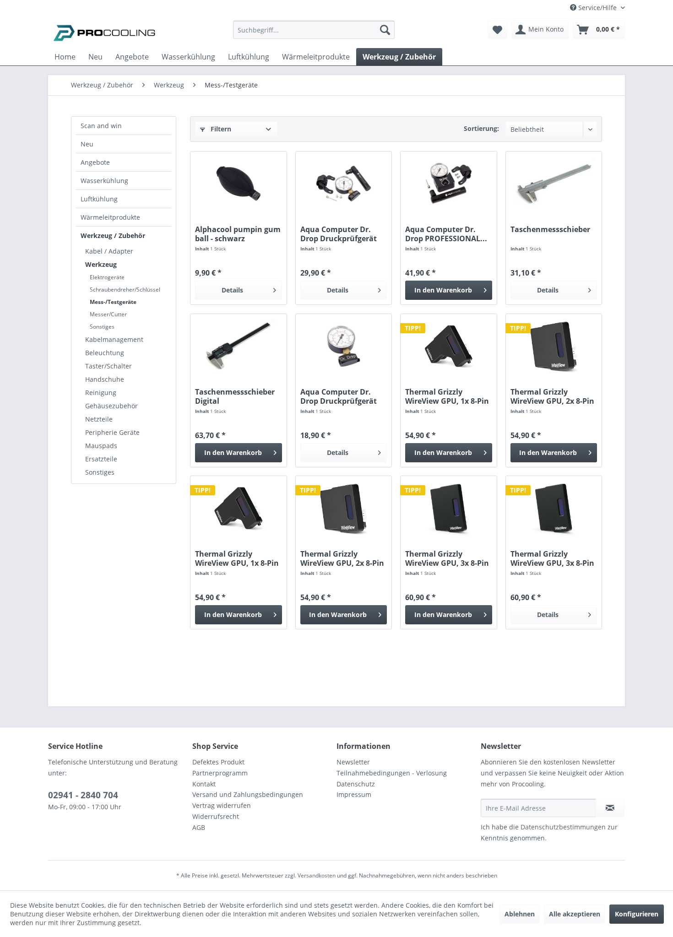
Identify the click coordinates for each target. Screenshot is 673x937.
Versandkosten (317, 875)
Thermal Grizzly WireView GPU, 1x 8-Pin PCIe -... (447, 396)
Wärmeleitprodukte (110, 217)
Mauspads (101, 445)
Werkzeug (101, 264)
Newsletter (353, 762)
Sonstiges (102, 326)
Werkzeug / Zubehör (113, 235)
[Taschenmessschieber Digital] (238, 346)
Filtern (220, 129)
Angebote (95, 162)
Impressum (353, 794)
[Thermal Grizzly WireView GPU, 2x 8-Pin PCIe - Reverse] (343, 508)
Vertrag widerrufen (221, 805)
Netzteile (99, 419)
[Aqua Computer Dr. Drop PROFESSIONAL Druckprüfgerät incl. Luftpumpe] (448, 183)
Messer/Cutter (108, 314)
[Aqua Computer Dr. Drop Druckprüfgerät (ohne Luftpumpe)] (343, 346)
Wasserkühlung (104, 180)
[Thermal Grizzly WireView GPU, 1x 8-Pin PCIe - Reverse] (238, 508)
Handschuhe (104, 379)
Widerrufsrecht (215, 816)
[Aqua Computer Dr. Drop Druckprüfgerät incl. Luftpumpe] (343, 183)
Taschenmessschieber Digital (235, 396)
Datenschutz (355, 784)
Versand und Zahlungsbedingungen (247, 794)
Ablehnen (520, 914)
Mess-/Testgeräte (113, 302)
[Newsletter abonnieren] (610, 808)
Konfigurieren (636, 914)
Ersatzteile (101, 459)
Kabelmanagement (114, 339)
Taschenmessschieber (550, 229)
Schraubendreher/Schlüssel (125, 289)
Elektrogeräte (107, 277)
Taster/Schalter (108, 366)
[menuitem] (314, 34)
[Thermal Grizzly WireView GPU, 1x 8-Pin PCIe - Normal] (448, 346)
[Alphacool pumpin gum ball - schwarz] (238, 183)
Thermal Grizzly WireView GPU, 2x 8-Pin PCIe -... (552, 396)
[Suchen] (385, 30)
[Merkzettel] (497, 30)
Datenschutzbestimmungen (563, 827)
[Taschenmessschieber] (553, 183)
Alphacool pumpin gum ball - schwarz (238, 234)
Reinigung (100, 392)
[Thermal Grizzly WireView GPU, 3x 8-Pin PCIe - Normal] (448, 508)
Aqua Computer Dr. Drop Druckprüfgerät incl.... (338, 234)
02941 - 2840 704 (83, 795)
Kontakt (204, 784)
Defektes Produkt (218, 762)
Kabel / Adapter (109, 251)
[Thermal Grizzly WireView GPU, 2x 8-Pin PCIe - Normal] (553, 346)
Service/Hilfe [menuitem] (597, 7)
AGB (198, 827)
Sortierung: (481, 128)
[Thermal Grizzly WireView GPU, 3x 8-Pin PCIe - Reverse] (553, 508)
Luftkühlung (99, 199)
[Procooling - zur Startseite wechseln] (104, 32)
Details (232, 290)
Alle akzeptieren (574, 914)
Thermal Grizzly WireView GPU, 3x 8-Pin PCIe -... (447, 558)
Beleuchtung (104, 352)
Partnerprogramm (220, 773)
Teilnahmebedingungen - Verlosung (391, 773)
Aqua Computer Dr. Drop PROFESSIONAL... (446, 234)
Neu (87, 144)
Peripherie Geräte (112, 432)
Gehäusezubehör (111, 405)
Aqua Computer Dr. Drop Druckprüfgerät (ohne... (338, 396)
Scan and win (101, 125)
